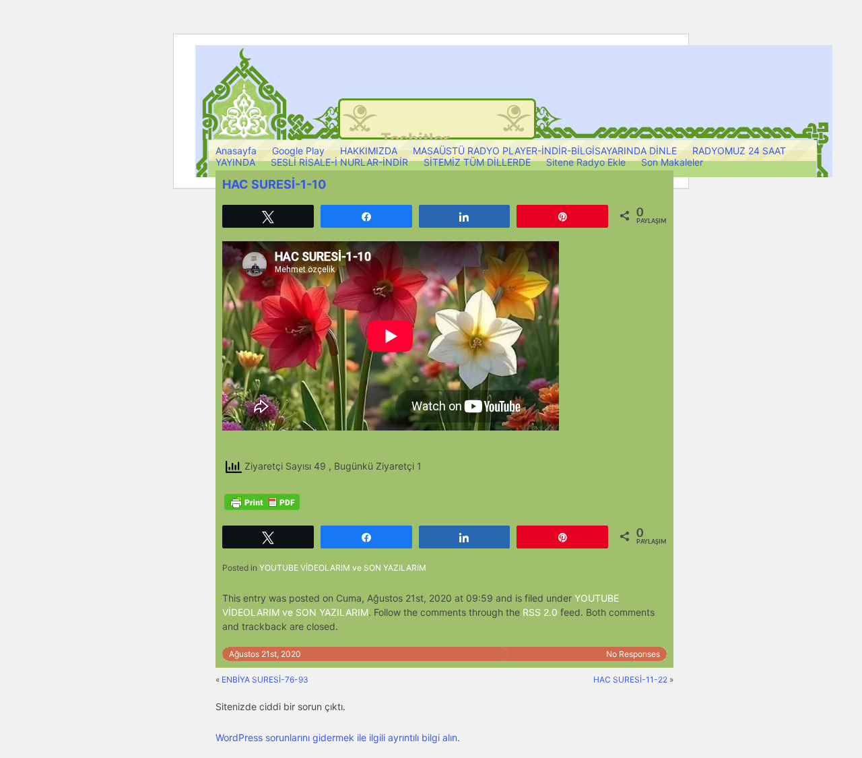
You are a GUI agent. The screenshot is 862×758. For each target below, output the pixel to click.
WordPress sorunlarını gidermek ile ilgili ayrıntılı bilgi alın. (338, 737)
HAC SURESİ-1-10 (274, 184)
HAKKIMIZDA (368, 150)
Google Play (298, 150)
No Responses (633, 654)
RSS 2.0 (540, 612)
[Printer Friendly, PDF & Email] (262, 502)
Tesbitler (415, 139)
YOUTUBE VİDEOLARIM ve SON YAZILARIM (342, 568)
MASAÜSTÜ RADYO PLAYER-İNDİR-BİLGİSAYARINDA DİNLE (545, 150)
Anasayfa (236, 150)
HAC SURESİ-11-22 (630, 679)
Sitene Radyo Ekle (586, 162)
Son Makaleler (672, 162)
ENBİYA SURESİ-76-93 (265, 679)
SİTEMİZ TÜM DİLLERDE (477, 162)
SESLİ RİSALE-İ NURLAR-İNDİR (339, 162)
